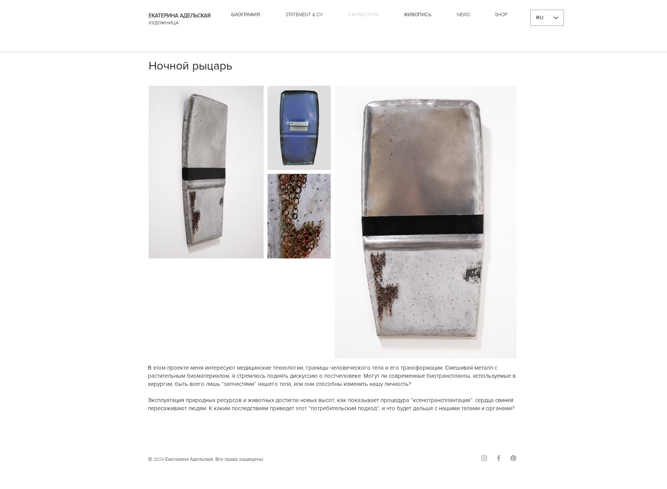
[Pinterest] (513, 458)
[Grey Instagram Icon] (484, 458)
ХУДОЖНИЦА (164, 22)
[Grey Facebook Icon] (499, 458)
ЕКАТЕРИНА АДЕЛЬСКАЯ (180, 15)
